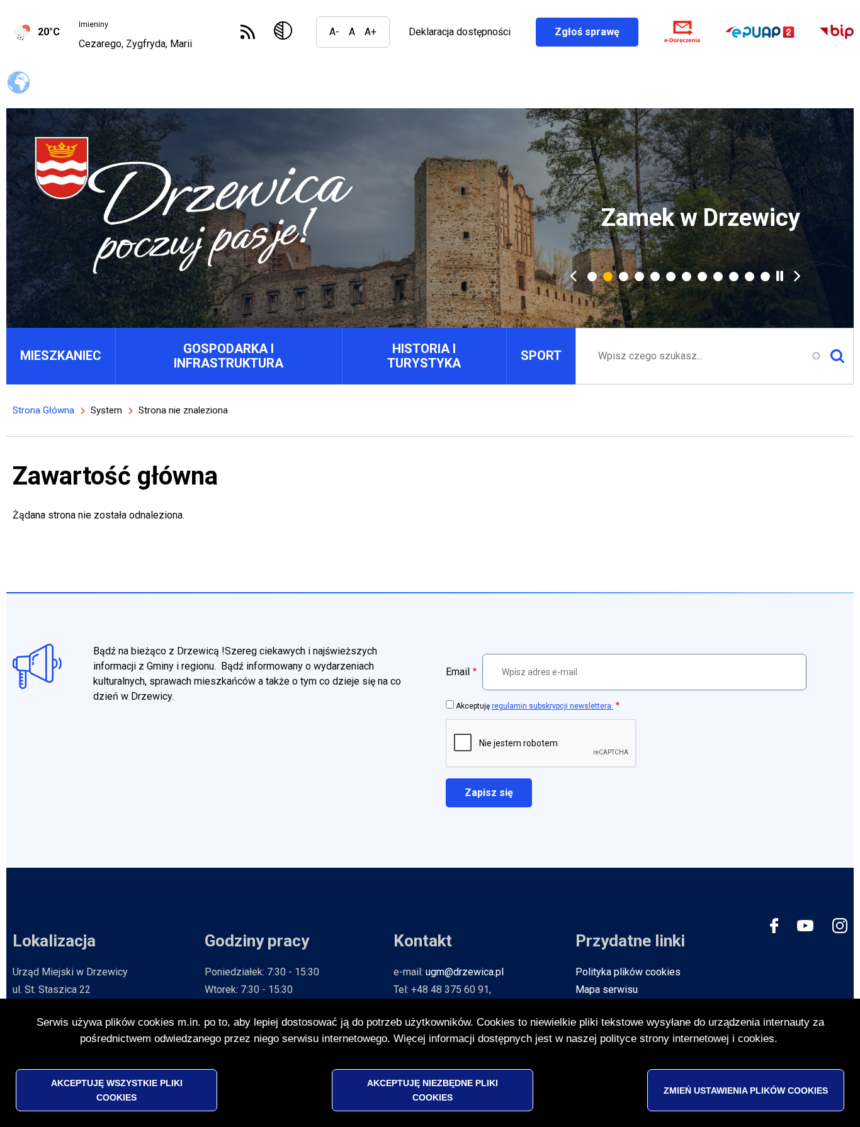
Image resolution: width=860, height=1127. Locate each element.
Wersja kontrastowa (285, 32)
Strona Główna (43, 410)
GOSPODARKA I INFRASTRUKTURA (228, 356)
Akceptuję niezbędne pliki (432, 1090)
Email (458, 672)
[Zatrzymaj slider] (779, 276)
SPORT (541, 355)
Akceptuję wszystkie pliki (117, 1090)
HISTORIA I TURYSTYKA (424, 356)
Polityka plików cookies (628, 972)
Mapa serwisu (606, 989)
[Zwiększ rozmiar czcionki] (370, 32)
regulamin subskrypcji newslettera (552, 706)
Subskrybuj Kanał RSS (247, 32)
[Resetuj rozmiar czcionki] (352, 32)
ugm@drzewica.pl (465, 972)
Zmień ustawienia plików (746, 1090)
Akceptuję (534, 706)
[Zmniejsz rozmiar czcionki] (334, 32)
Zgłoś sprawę (596, 32)
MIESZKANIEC (60, 355)
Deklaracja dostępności (460, 32)
